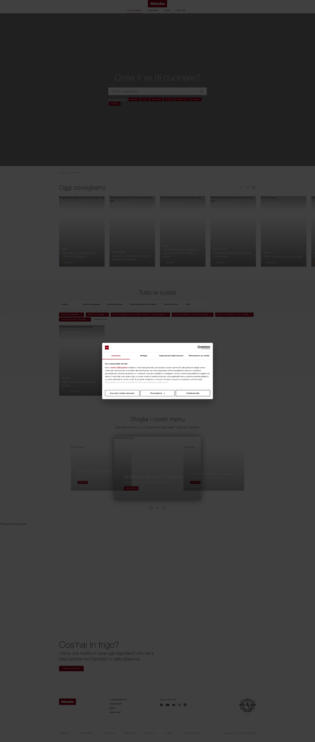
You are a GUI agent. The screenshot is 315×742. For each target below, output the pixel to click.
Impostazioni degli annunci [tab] (171, 356)
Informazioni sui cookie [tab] (199, 356)
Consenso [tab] (115, 356)
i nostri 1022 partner (119, 368)
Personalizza (156, 393)
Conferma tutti (192, 393)
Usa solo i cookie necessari (122, 393)
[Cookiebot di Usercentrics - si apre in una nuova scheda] (199, 347)
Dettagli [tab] (143, 356)
